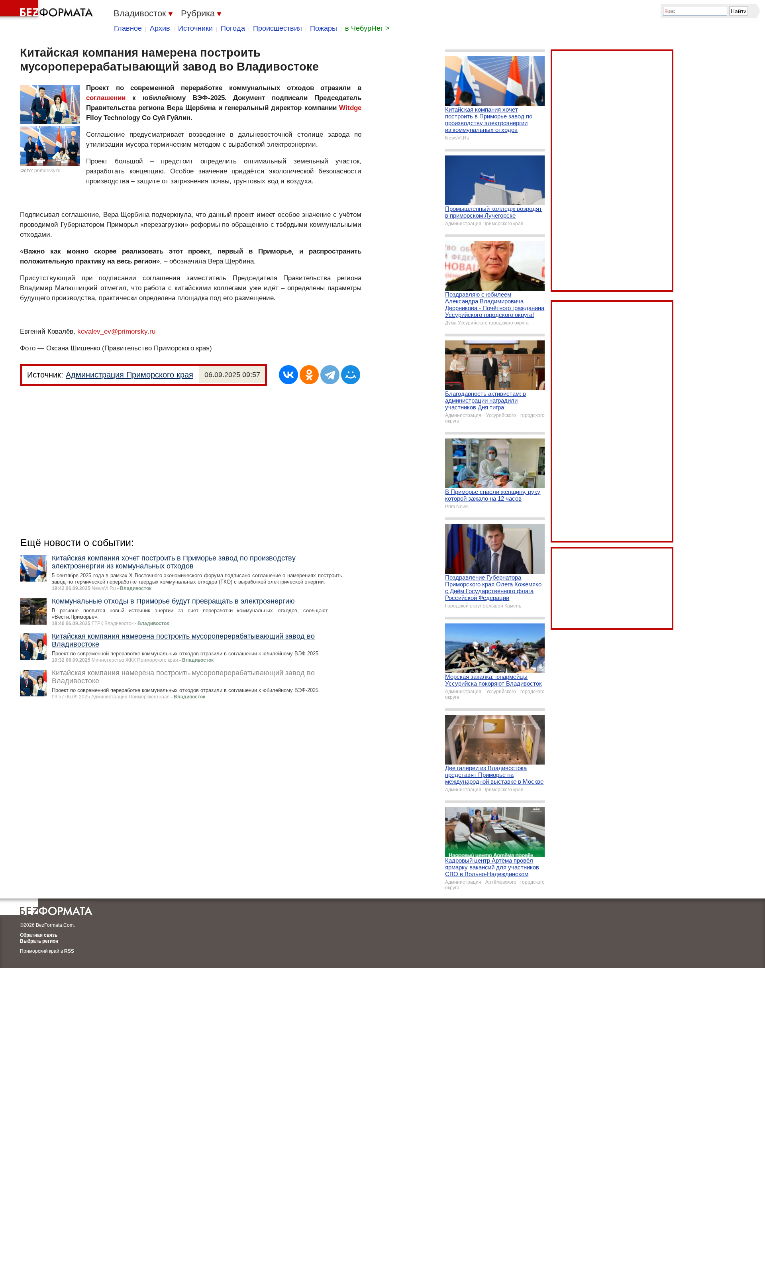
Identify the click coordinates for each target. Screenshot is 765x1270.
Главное (128, 28)
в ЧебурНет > (367, 28)
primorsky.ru (47, 170)
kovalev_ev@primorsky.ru (116, 331)
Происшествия (277, 28)
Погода (233, 28)
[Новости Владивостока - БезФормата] (48, 10)
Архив (160, 28)
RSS (69, 951)
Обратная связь (38, 935)
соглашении (106, 98)
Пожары (323, 28)
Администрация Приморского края (129, 374)
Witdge (350, 108)
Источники (195, 28)
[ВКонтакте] (288, 374)
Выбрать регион (39, 941)
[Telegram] (329, 374)
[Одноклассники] (309, 374)
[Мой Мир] (350, 374)
